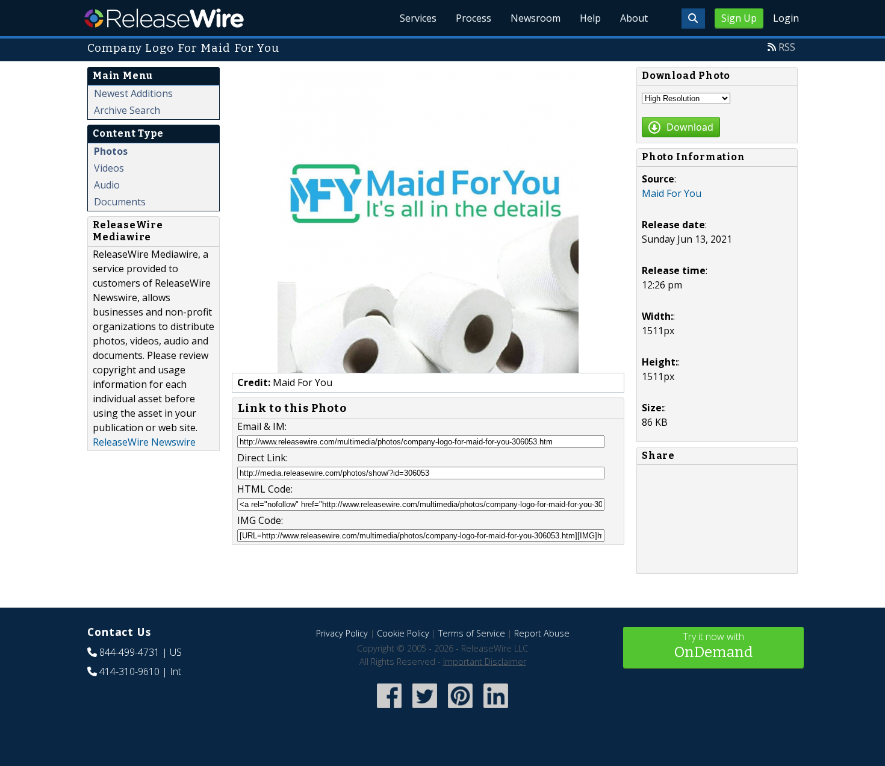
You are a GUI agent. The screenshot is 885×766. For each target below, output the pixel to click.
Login (786, 18)
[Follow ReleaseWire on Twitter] (424, 709)
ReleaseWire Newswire (144, 442)
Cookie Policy (403, 633)
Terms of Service (471, 633)
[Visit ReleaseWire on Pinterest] (460, 709)
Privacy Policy (342, 633)
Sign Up (739, 18)
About (634, 18)
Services (418, 18)
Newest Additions (133, 93)
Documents (120, 201)
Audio (107, 185)
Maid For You (671, 193)
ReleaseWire (164, 18)
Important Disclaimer (484, 661)
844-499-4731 (129, 652)
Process (473, 18)
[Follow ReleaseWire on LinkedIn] (495, 709)
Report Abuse (542, 633)
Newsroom (535, 18)
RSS (786, 47)
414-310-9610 (129, 671)
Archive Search (127, 110)
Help (590, 18)
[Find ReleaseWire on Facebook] (389, 709)
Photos (111, 151)
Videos (109, 168)
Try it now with (713, 645)
